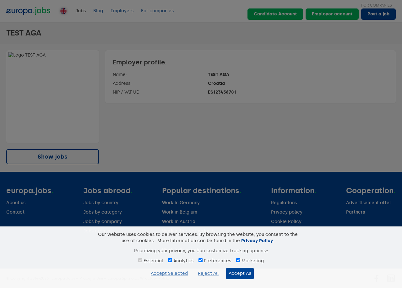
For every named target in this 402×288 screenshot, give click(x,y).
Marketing (253, 261)
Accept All (240, 273)
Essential (153, 261)
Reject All (208, 273)
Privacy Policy (257, 240)
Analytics (183, 261)
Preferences (217, 261)
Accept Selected (169, 273)
